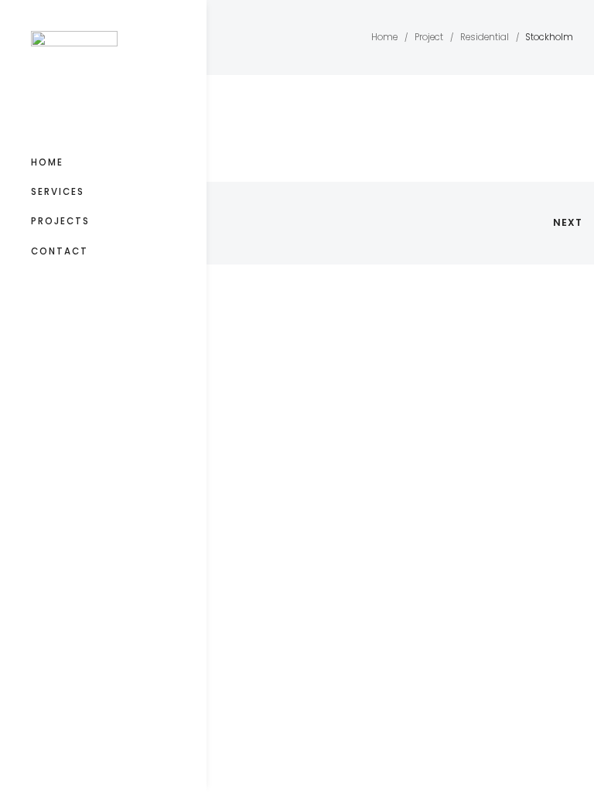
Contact (59, 251)
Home (47, 162)
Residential (484, 37)
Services (57, 192)
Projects (60, 221)
